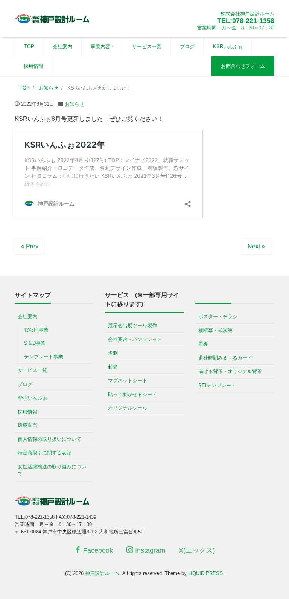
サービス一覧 (146, 46)
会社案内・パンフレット (135, 339)
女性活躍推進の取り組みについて (52, 470)
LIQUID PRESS (205, 573)
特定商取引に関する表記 (44, 453)
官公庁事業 (36, 330)
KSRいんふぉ (228, 46)
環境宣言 (27, 425)
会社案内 (62, 46)
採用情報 (33, 66)
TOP (29, 46)
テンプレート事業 (43, 357)
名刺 (113, 353)
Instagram (149, 550)
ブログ (187, 46)
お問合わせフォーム (243, 66)
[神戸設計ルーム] (52, 17)
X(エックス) (197, 550)
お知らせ (74, 104)
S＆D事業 (35, 343)
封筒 (113, 367)
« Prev (29, 246)
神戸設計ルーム (102, 573)
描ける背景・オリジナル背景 (230, 371)
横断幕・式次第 (215, 330)
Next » (256, 246)
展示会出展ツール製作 (132, 325)
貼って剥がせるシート (132, 394)
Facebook (97, 550)
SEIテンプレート (217, 385)
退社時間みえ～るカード (225, 358)
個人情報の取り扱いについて (49, 439)
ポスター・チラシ (217, 316)
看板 (203, 344)
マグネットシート (127, 380)
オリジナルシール (127, 408)
